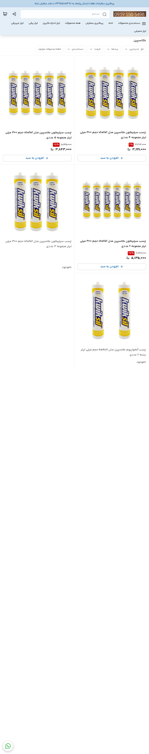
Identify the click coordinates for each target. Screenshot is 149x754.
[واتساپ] (8, 746)
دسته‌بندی (77, 49)
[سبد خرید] (5, 14)
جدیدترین (134, 49)
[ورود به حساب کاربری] (15, 14)
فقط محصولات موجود (49, 49)
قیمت (97, 49)
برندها (114, 49)
